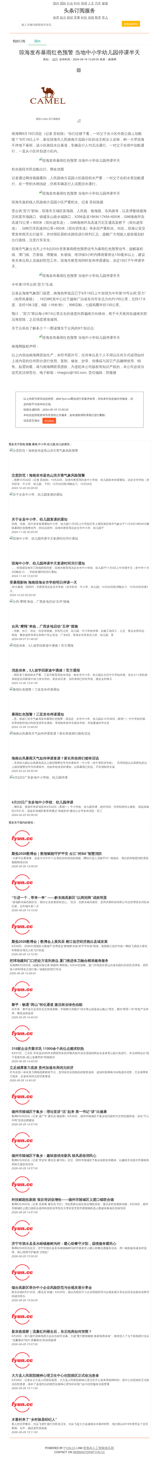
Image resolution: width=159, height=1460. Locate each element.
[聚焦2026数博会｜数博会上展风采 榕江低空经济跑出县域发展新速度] (22, 926)
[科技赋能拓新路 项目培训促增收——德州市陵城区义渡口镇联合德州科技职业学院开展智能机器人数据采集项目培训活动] (22, 1184)
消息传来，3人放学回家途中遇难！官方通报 (46, 670)
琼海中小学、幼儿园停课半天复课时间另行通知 (48, 563)
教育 (98, 17)
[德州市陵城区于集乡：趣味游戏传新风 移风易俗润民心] (22, 1140)
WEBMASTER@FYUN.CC (89, 1452)
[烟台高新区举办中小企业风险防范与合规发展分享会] (22, 1272)
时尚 (77, 3)
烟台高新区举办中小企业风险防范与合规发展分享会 (52, 1287)
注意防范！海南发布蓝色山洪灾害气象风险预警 (48, 475)
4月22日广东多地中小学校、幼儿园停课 (42, 802)
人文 (91, 3)
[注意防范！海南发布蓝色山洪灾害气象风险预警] (44, 450)
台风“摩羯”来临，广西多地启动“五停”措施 (45, 626)
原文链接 (49, 420)
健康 (105, 3)
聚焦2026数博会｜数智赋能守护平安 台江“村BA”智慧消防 (57, 853)
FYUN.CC (70, 1448)
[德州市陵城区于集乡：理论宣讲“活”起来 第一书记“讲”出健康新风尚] (22, 1096)
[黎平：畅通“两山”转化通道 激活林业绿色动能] (22, 989)
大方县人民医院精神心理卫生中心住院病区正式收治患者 (55, 1375)
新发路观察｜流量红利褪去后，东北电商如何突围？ (52, 1331)
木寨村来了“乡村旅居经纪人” (34, 1419)
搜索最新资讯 (131, 23)
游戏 (91, 17)
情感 (84, 3)
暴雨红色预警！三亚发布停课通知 (38, 714)
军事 (77, 17)
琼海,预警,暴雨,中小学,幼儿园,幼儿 (40, 444)
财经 (70, 17)
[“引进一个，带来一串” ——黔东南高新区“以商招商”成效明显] (22, 882)
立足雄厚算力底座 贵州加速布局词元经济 (41, 1067)
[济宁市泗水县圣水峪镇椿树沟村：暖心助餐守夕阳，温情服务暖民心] (22, 1228)
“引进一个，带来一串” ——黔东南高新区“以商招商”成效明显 (59, 897)
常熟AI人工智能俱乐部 (98, 1448)
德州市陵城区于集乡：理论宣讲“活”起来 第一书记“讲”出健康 (59, 1111)
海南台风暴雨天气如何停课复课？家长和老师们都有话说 (55, 758)
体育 (56, 17)
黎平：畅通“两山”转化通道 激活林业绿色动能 (47, 1004)
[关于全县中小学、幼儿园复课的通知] (36, 494)
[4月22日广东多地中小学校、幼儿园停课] (39, 777)
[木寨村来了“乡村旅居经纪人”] (22, 1404)
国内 (56, 3)
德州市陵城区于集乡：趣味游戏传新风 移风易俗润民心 (54, 1155)
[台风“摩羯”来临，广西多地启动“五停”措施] (39, 601)
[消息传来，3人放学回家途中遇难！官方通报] (41, 645)
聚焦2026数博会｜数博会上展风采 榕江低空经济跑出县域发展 (60, 941)
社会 (70, 3)
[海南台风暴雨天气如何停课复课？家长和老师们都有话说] (50, 733)
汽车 (98, 3)
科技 (84, 17)
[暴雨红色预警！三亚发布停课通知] (34, 689)
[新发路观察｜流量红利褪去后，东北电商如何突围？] (22, 1316)
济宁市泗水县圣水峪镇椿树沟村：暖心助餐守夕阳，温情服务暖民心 (64, 1243)
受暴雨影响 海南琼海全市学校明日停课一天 (43, 582)
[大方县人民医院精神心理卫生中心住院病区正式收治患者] (22, 1360)
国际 (63, 3)
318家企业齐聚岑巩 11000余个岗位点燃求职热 (48, 1048)
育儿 (105, 17)
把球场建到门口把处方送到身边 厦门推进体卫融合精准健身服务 (59, 960)
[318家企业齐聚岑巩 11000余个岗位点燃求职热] (22, 1033)
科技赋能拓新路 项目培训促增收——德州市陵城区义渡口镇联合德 (63, 1199)
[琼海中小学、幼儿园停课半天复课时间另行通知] (44, 538)
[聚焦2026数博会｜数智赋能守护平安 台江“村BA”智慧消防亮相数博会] (22, 838)
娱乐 (63, 17)
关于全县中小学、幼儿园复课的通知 (39, 519)
